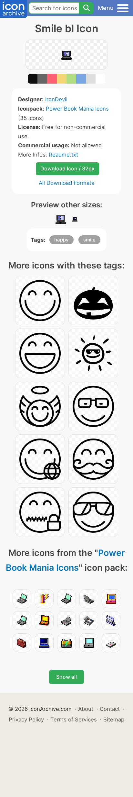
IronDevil (56, 99)
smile (89, 240)
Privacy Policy (26, 719)
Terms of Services (73, 719)
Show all (66, 677)
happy (61, 240)
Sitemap (113, 719)
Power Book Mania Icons (77, 108)
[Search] (86, 8)
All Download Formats (66, 183)
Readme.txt (63, 154)
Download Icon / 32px (67, 168)
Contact (110, 709)
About (85, 709)
